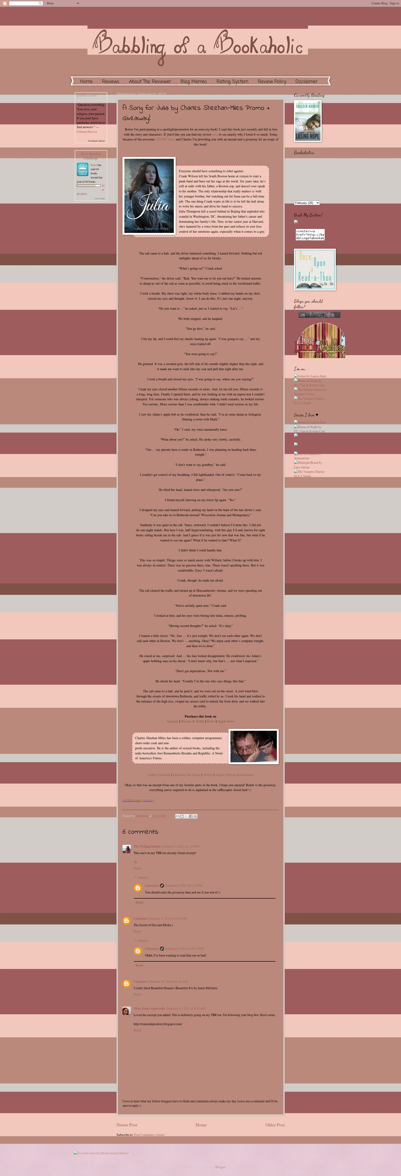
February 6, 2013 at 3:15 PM (183, 885)
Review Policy (272, 81)
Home (86, 81)
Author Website (226, 774)
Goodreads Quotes (96, 140)
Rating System (232, 81)
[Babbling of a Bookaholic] (310, 226)
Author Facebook (159, 774)
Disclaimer (307, 81)
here (215, 134)
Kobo (211, 721)
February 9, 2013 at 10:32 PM (184, 948)
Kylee (94, 165)
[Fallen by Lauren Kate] (310, 376)
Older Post (275, 1125)
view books (99, 198)
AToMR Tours (165, 139)
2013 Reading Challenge (91, 155)
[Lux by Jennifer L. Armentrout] (310, 458)
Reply (137, 868)
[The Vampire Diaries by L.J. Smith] (310, 403)
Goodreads (246, 774)
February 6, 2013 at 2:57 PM (180, 846)
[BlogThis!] (182, 816)
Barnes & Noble (192, 721)
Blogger (220, 1167)
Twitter (208, 774)
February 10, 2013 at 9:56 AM (168, 981)
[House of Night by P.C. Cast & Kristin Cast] (310, 385)
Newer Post (126, 1125)
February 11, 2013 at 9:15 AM (185, 1008)
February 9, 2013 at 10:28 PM (168, 918)
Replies (143, 877)
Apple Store (226, 721)
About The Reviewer (150, 81)
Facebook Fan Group (186, 774)
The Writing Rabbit (147, 846)
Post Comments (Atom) (149, 1134)
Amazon (172, 721)
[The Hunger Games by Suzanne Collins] (310, 394)
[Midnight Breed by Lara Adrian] (310, 467)
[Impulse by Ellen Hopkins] (310, 449)
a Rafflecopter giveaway (138, 800)
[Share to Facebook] (190, 816)
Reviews (111, 81)
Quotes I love (87, 95)
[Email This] (177, 816)
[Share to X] (186, 816)
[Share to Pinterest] (195, 816)
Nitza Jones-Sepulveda (149, 1008)
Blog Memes (194, 81)
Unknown (142, 816)
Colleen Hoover (87, 131)
